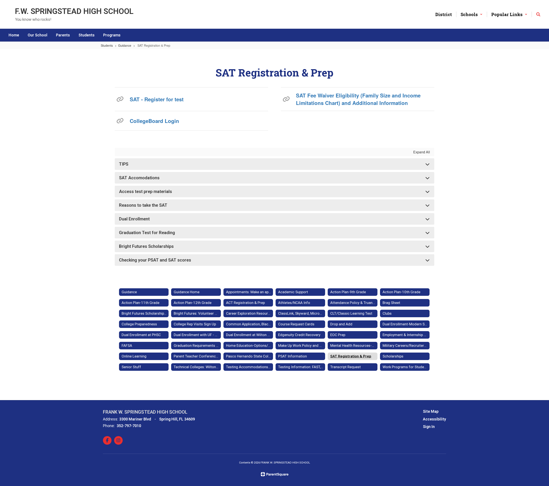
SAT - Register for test (157, 99)
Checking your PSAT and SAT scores (155, 260)
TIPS (123, 164)
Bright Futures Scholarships (146, 246)
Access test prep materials (145, 191)
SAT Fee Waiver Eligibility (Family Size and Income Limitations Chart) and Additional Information (358, 99)
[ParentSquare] (275, 474)
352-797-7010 (129, 425)
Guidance (124, 45)
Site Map (431, 411)
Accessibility (434, 419)
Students (107, 45)
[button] (472, 14)
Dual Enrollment (134, 218)
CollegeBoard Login (154, 120)
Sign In (429, 426)
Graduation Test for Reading (147, 232)
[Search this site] (538, 14)
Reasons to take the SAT (143, 205)
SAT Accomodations (139, 177)
